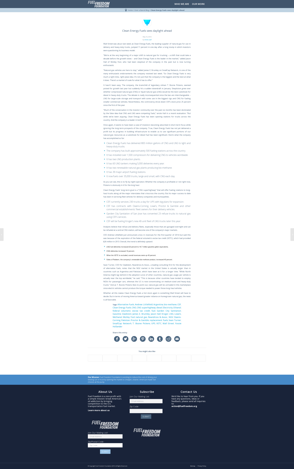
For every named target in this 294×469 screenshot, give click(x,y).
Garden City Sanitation (169, 310)
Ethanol (177, 307)
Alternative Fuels (125, 304)
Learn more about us (99, 410)
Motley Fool (129, 317)
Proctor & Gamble (140, 320)
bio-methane (170, 304)
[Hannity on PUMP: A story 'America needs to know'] (198, 358)
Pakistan (125, 320)
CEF (179, 304)
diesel (159, 307)
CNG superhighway (146, 307)
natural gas (141, 317)
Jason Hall (156, 313)
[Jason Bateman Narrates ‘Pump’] (139, 358)
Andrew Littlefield (144, 304)
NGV (171, 317)
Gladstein (126, 313)
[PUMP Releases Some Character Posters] (169, 358)
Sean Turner (175, 320)
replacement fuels (159, 320)
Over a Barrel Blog (141, 10)
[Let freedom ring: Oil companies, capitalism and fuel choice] (2, 234)
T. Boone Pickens (141, 323)
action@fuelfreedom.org (184, 406)
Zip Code (135, 406)
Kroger (165, 313)
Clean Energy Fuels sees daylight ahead (147, 31)
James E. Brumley (141, 313)
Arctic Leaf (148, 40)
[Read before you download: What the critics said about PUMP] (184, 358)
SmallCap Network (122, 323)
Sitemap (192, 466)
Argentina (158, 304)
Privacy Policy (202, 466)
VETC (158, 323)
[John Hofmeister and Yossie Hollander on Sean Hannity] (110, 358)
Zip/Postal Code (96, 441)
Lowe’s (177, 313)
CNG (134, 307)
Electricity (168, 307)
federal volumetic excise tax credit (131, 310)
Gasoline (117, 313)
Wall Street (168, 323)
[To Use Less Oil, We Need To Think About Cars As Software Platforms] (124, 358)
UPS (153, 323)
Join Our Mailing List (140, 396)
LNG (171, 313)
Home (130, 10)
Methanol (117, 317)
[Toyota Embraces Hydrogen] (95, 358)
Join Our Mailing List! (98, 432)
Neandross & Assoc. (158, 317)
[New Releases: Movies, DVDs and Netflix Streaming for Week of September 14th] (154, 358)
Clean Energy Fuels (122, 307)
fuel (153, 310)
